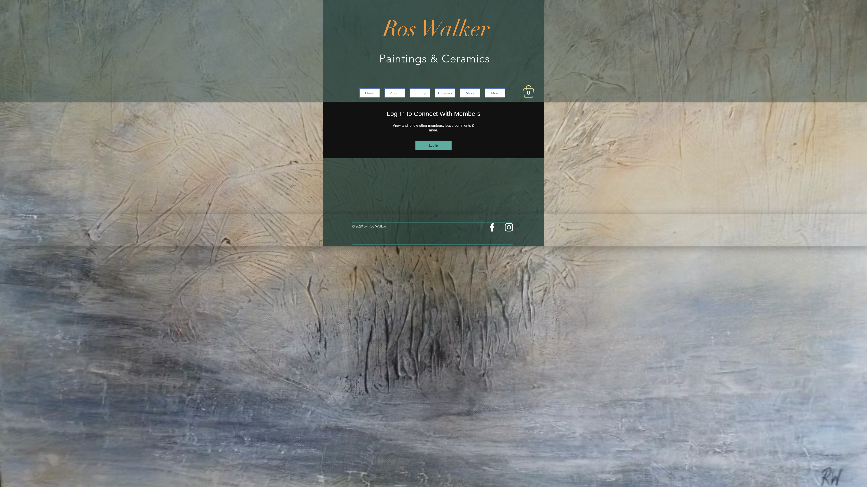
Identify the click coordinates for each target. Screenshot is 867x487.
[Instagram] (509, 227)
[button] (528, 91)
